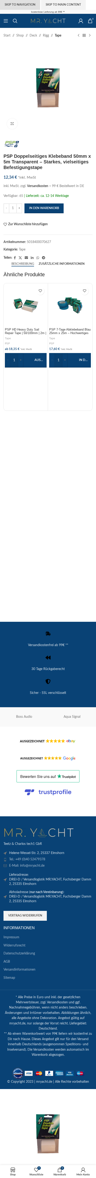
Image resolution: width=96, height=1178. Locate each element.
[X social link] (20, 258)
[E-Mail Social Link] (26, 258)
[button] (70, 360)
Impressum (11, 937)
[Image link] (38, 832)
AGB (6, 961)
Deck (33, 35)
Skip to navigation (20, 4)
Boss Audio (24, 716)
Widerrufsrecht (14, 945)
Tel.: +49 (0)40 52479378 (27, 859)
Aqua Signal (72, 716)
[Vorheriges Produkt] (78, 35)
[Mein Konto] (81, 21)
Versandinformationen (19, 969)
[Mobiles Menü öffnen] (5, 21)
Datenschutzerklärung (19, 953)
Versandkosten (37, 186)
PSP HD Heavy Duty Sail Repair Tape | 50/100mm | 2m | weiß (25, 333)
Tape (58, 35)
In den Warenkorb (44, 208)
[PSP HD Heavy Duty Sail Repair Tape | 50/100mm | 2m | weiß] (26, 305)
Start (6, 35)
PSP (7, 343)
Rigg (46, 35)
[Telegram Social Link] (44, 258)
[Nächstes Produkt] (90, 35)
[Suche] (15, 21)
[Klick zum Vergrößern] (12, 123)
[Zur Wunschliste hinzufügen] (40, 291)
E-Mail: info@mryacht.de (27, 865)
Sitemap (9, 977)
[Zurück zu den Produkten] (84, 35)
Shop (20, 35)
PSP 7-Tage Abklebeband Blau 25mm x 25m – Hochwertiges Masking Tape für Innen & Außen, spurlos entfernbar (70, 335)
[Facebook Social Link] (14, 258)
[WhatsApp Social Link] (38, 258)
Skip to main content (63, 4)
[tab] (22, 264)
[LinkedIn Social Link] (32, 258)
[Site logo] (48, 20)
